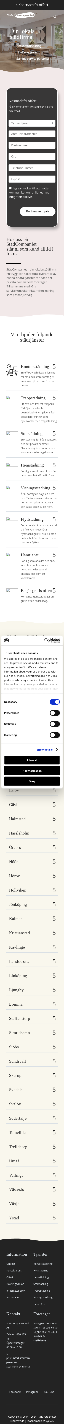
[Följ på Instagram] (32, 1384)
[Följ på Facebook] (15, 1384)
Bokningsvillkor (15, 1284)
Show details (44, 749)
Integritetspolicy (15, 1290)
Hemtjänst (39, 1304)
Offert (9, 1277)
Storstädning (40, 1284)
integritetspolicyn (20, 197)
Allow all (32, 760)
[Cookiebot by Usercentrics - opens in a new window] (45, 640)
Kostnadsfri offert (32, 4)
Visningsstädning (42, 1297)
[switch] (55, 713)
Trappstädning (41, 1290)
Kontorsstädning (42, 1263)
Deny (32, 781)
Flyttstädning (40, 1270)
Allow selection (32, 770)
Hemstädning (41, 1277)
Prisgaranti (12, 1297)
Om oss (10, 1263)
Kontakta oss (14, 1270)
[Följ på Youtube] (49, 1384)
